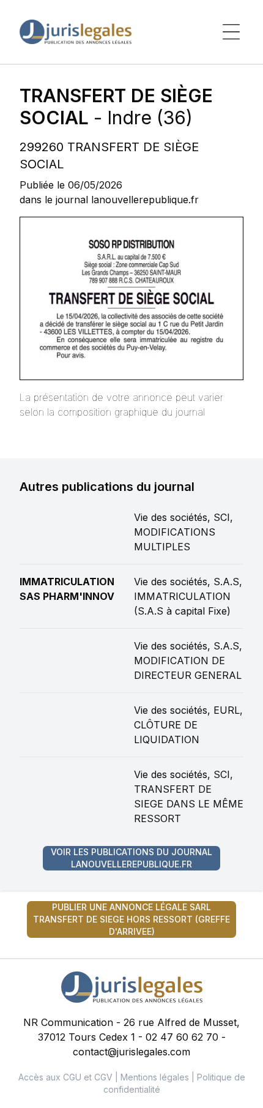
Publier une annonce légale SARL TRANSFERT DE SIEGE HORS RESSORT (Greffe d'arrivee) (131, 919)
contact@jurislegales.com (131, 1052)
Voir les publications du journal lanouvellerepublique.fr (131, 858)
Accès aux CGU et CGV (65, 1077)
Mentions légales (154, 1077)
